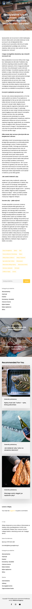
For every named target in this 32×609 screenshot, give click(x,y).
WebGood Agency (18, 600)
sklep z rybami (21, 257)
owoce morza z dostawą (10, 254)
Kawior (4, 297)
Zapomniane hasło (8, 588)
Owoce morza (6, 302)
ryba (20, 254)
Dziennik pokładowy (16, 10)
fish (20, 250)
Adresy (4, 583)
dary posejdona (7, 250)
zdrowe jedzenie (7, 268)
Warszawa (20, 261)
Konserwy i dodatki (8, 299)
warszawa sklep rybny (9, 264)
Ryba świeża (6, 304)
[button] (29, 3)
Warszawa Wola (22, 264)
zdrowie (17, 268)
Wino (3, 309)
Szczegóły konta (7, 586)
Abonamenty (6, 291)
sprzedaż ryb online (8, 261)
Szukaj (26, 281)
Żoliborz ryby (6, 271)
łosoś (14, 271)
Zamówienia (6, 581)
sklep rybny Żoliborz (8, 257)
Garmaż (4, 294)
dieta (15, 250)
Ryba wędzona (6, 307)
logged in (12, 511)
